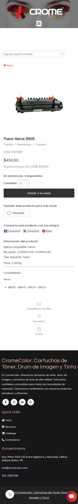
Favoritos (39, 321)
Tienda (8, 144)
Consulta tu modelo (38, 308)
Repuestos (24, 144)
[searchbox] (33, 54)
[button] (17, 212)
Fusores (41, 144)
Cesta (39, 334)
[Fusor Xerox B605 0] (39, 104)
